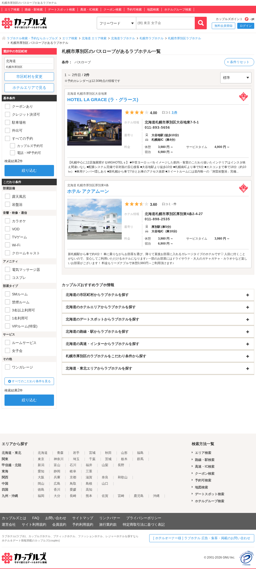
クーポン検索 (113, 9)
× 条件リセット (238, 62)
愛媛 (73, 489)
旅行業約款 (108, 524)
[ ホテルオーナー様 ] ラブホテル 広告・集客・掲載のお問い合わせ (201, 538)
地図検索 (153, 9)
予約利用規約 (82, 524)
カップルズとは (14, 518)
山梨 (105, 465)
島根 (89, 483)
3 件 (174, 112)
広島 (57, 483)
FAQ (35, 518)
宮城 (92, 453)
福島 (140, 453)
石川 (73, 465)
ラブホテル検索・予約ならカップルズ (32, 38)
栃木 (124, 459)
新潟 (41, 465)
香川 (57, 489)
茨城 (108, 459)
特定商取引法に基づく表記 (144, 524)
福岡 (41, 496)
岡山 (41, 483)
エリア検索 (12, 9)
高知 (89, 489)
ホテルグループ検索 (177, 9)
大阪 (41, 477)
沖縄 (156, 496)
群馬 (140, 459)
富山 (57, 465)
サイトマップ (82, 518)
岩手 (76, 453)
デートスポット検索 (61, 9)
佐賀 (105, 496)
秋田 (108, 453)
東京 (41, 459)
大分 (57, 496)
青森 (60, 453)
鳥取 (73, 483)
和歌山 (123, 477)
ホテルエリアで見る (29, 87)
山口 (105, 483)
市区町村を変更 (29, 76)
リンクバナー (109, 518)
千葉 (92, 459)
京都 (73, 477)
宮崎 (121, 496)
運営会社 (9, 524)
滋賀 (89, 477)
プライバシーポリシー (143, 518)
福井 (89, 465)
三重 (89, 471)
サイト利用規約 (34, 524)
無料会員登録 (223, 26)
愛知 (41, 471)
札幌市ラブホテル (152, 38)
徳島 (41, 489)
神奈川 (59, 459)
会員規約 (59, 524)
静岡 (57, 471)
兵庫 (57, 477)
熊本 (89, 496)
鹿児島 (139, 496)
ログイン (246, 26)
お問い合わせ (55, 518)
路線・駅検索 (34, 9)
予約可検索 (134, 9)
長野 (121, 465)
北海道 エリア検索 (94, 38)
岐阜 (73, 471)
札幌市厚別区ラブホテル (184, 38)
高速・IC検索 (89, 9)
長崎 (73, 496)
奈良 (105, 477)
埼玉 (76, 459)
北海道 (43, 453)
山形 (124, 453)
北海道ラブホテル (123, 38)
